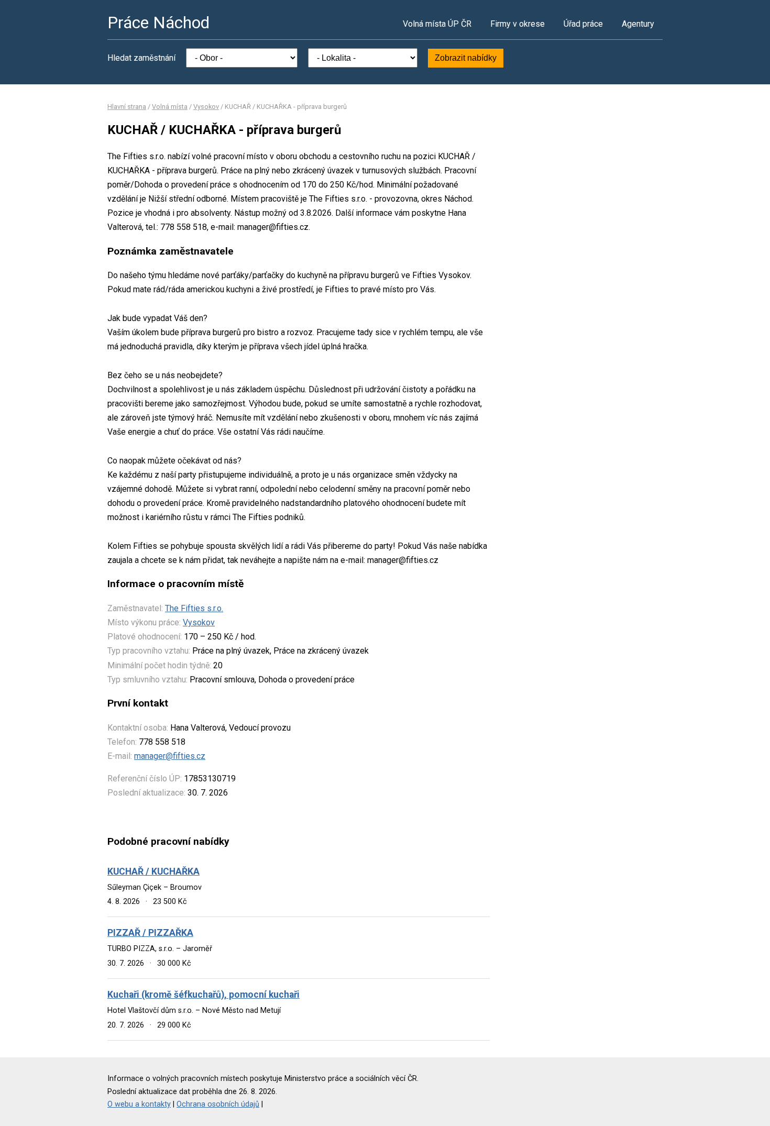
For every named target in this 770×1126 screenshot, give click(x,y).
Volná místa (170, 107)
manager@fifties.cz (169, 756)
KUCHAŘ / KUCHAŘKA (153, 871)
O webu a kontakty (139, 1104)
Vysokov (206, 107)
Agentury (638, 24)
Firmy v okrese (517, 24)
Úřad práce (583, 24)
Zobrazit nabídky (466, 57)
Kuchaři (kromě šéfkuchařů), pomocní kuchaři (203, 994)
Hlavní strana (126, 107)
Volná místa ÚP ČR (437, 24)
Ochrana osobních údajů (218, 1104)
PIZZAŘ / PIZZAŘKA (150, 933)
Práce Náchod (158, 22)
